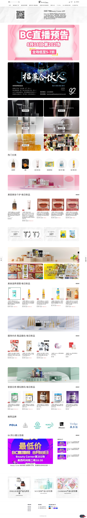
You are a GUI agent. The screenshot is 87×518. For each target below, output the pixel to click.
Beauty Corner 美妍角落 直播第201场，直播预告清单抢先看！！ (73, 442)
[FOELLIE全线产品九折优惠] (19, 483)
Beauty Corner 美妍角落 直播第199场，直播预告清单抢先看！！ (73, 456)
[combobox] (14, 2)
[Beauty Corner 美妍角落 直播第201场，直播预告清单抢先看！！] (61, 443)
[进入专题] (43, 182)
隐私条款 (29, 510)
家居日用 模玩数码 (44, 5)
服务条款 (29, 509)
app (62, 459)
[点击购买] (25, 271)
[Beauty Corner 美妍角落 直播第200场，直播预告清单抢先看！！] (61, 450)
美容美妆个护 (16, 5)
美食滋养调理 (24, 5)
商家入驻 (53, 5)
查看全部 (77, 194)
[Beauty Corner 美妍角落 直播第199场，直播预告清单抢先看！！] (61, 457)
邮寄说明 (29, 506)
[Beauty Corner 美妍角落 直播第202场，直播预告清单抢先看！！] (30, 451)
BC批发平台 (75, 5)
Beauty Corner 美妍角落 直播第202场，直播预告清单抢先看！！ (30, 465)
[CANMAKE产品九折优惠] (68, 483)
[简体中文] (84, 516)
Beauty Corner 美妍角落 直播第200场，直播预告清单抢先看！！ (73, 449)
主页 (10, 5)
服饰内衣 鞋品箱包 (33, 5)
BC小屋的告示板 (66, 5)
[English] (85, 516)
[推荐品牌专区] (25, 108)
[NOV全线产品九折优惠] (43, 483)
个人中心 (59, 5)
